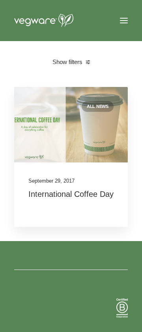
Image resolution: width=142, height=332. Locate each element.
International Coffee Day (71, 194)
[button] (124, 20)
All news (97, 106)
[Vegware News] (58, 20)
